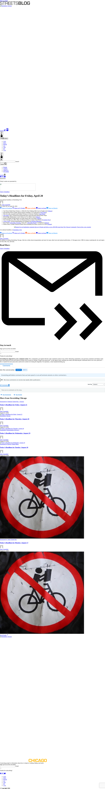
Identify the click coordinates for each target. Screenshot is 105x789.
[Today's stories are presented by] (17, 190)
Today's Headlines (5, 191)
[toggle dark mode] (1, 134)
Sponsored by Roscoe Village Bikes (9, 444)
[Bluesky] (5, 177)
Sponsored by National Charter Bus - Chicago (12, 401)
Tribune (50, 211)
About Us (5, 170)
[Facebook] (1, 177)
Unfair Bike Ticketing (15, 222)
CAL (4, 150)
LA (4, 146)
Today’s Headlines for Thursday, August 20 (14, 419)
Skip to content (4, 0)
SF (4, 149)
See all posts (3, 635)
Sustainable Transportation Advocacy (9, 430)
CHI (4, 147)
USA (4, 141)
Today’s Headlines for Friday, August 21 (13, 405)
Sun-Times (43, 212)
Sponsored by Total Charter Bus (8, 539)
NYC (4, 143)
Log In (2, 130)
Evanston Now (46, 220)
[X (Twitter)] (3, 177)
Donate (5, 167)
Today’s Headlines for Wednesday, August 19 (15, 433)
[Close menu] (1, 160)
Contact (5, 168)
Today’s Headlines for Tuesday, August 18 (14, 447)
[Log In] (7, 130)
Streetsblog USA (17, 230)
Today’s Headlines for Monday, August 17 (14, 543)
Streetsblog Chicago (5, 416)
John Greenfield (6, 204)
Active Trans (6, 221)
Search (17, 161)
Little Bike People (32, 222)
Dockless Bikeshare (36, 221)
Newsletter (6, 171)
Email (17, 351)
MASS (5, 144)
